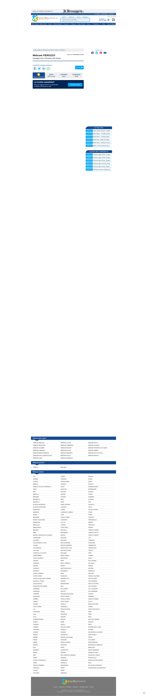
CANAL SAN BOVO (38, 558)
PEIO (62, 586)
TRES (89, 553)
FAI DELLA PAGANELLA (39, 660)
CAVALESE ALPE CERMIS (40, 586)
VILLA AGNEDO (92, 586)
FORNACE (63, 479)
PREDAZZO (64, 614)
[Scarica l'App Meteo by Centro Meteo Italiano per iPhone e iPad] (113, 19)
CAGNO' (90, 606)
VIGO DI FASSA (92, 578)
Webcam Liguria (66, 442)
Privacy (91, 687)
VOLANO (90, 594)
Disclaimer (75, 687)
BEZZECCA (36, 502)
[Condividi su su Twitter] (39, 68)
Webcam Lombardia (67, 445)
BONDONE (36, 517)
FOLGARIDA (91, 639)
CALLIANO (36, 550)
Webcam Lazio (37, 458)
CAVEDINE (36, 594)
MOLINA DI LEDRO (66, 550)
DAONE (35, 639)
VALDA (90, 558)
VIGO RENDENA (92, 581)
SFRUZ (63, 668)
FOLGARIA (36, 673)
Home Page (35, 24)
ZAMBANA (91, 596)
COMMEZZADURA (38, 619)
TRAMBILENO (92, 545)
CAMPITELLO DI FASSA (39, 553)
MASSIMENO (64, 532)
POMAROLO (64, 606)
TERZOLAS (91, 525)
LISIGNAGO (64, 519)
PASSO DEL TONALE (94, 655)
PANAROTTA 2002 (93, 652)
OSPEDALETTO (65, 578)
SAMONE (63, 652)
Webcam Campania (39, 450)
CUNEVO (35, 632)
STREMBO (91, 497)
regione (85, 17)
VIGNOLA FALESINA (93, 576)
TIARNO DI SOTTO (93, 532)
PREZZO (63, 619)
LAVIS (62, 514)
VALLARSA (91, 563)
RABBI (62, 622)
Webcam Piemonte (66, 453)
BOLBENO (36, 512)
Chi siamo (97, 14)
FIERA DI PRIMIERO (38, 665)
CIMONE (35, 604)
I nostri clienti (62, 687)
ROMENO (63, 632)
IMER (62, 499)
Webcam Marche (66, 448)
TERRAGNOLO (92, 519)
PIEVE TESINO (65, 601)
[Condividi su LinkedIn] (44, 68)
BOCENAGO (36, 509)
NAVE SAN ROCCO (66, 568)
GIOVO (63, 486)
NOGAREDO (64, 571)
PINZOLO (63, 604)
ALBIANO (35, 479)
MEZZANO (64, 540)
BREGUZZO (36, 525)
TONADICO (91, 540)
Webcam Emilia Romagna (41, 453)
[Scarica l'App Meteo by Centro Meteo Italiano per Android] (108, 19)
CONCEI (35, 622)
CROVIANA (36, 629)
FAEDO (35, 657)
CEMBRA (35, 599)
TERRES (90, 522)
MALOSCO (64, 530)
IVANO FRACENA (65, 504)
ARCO (34, 489)
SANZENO (63, 657)
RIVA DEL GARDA (65, 627)
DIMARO (35, 645)
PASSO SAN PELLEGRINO (95, 660)
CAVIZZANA (36, 596)
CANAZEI (35, 560)
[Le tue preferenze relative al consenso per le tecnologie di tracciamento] (144, 693)
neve (78, 17)
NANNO (63, 565)
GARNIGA (63, 484)
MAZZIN (63, 535)
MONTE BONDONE (93, 650)
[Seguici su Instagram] (100, 53)
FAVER (35, 662)
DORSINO (36, 650)
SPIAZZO (90, 484)
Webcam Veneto (93, 455)
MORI (62, 560)
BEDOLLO (36, 494)
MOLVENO (64, 553)
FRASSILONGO (65, 481)
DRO (34, 655)
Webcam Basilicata (39, 445)
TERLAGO (91, 517)
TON (89, 537)
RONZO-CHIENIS (65, 642)
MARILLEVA (91, 647)
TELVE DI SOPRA (93, 509)
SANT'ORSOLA (92, 634)
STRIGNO (91, 499)
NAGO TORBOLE (65, 563)
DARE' (90, 611)
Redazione (104, 14)
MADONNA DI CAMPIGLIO (95, 645)
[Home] (45, 21)
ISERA (62, 502)
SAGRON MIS (64, 650)
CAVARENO (36, 588)
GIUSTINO (63, 489)
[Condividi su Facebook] (34, 68)
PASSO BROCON (93, 642)
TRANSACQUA (92, 548)
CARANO (35, 565)
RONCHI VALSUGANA (67, 637)
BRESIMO (36, 530)
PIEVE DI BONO (65, 596)
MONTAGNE (64, 558)
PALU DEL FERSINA (93, 619)
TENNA (90, 512)
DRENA (35, 652)
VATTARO (91, 568)
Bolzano (63, 467)
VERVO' (90, 637)
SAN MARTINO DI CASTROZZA (97, 668)
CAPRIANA (36, 563)
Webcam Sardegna (67, 458)
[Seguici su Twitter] (96, 53)
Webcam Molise (66, 450)
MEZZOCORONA (65, 542)
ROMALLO (64, 629)
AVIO (34, 491)
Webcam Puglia (66, 455)
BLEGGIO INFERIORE (39, 504)
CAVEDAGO (36, 591)
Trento (35, 467)
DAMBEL (35, 637)
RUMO (62, 647)
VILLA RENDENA (92, 591)
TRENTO (90, 550)
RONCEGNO (64, 634)
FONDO (63, 476)
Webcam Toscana (94, 445)
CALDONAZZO (37, 548)
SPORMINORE (92, 489)
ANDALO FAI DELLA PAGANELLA (42, 486)
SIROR (62, 670)
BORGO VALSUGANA (39, 519)
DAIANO (35, 634)
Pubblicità (68, 687)
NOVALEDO (64, 576)
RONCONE (64, 639)
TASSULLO (91, 504)
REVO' (90, 624)
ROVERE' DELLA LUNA (94, 627)
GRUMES (63, 497)
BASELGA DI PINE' (93, 604)
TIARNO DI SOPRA (93, 530)
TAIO (89, 502)
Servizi (55, 687)
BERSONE (36, 497)
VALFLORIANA (92, 560)
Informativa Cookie (84, 687)
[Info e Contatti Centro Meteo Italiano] (105, 53)
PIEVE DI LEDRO (65, 599)
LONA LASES (64, 527)
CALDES (35, 545)
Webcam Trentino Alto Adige (97, 448)
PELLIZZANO (64, 588)
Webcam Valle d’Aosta (95, 453)
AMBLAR (35, 484)
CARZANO (36, 571)
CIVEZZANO (36, 611)
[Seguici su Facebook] (92, 53)
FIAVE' (90, 614)
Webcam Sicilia (93, 442)
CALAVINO (36, 540)
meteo (64, 17)
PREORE (63, 616)
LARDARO (63, 507)
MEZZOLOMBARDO (66, 545)
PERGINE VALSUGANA (67, 594)
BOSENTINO (36, 522)
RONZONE (64, 645)
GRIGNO (63, 494)
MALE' (90, 616)
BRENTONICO (37, 527)
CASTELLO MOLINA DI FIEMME (42, 578)
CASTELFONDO (37, 576)
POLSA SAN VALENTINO (95, 665)
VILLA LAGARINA (93, 588)
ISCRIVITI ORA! (75, 84)
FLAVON (35, 670)
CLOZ (34, 616)
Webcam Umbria (93, 450)
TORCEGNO (91, 542)
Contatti (111, 14)
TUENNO (90, 555)
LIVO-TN (63, 522)
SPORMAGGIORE (93, 486)
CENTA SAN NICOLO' (94, 609)
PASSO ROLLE (92, 657)
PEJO (89, 662)
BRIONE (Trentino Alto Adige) (42, 535)
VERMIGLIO (91, 571)
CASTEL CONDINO (38, 573)
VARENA (90, 565)
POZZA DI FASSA (65, 609)
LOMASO (63, 525)
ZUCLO (90, 601)
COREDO (35, 627)
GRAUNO (63, 491)
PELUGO (63, 591)
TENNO (90, 514)
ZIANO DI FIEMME (93, 599)
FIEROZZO (36, 668)
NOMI (62, 573)
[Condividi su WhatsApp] (48, 68)
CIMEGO (35, 601)
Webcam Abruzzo (38, 442)
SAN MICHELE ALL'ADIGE (95, 632)
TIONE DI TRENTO (93, 535)
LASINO (63, 509)
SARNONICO (64, 660)
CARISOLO (36, 568)
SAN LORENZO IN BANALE (68, 655)
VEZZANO (91, 573)
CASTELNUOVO (37, 583)
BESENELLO (36, 499)
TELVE (90, 507)
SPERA (90, 481)
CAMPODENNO (37, 555)
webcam (71, 17)
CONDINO (36, 624)
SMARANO (64, 673)
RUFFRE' (90, 629)
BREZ (34, 532)
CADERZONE (36, 537)
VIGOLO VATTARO (93, 583)
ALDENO (35, 481)
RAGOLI (63, 624)
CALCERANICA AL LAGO (40, 542)
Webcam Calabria (38, 448)
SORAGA (90, 476)
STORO (90, 494)
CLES (34, 614)
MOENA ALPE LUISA (66, 548)
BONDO (35, 514)
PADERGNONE (65, 583)
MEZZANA (63, 537)
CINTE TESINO (37, 606)
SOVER (90, 479)
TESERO (90, 527)
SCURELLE (64, 662)
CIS (34, 609)
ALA (34, 476)
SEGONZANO (64, 665)
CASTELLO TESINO (38, 581)
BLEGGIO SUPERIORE (39, 507)
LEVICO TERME (65, 517)
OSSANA (63, 581)
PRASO (63, 611)
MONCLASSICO (65, 555)
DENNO (35, 642)
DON (34, 647)
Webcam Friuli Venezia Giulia (42, 455)
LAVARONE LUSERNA (67, 512)
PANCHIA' (91, 622)
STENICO (90, 491)
